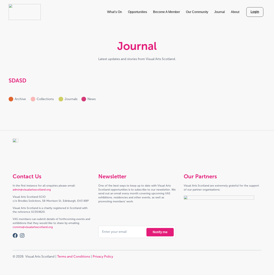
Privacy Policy (103, 256)
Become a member (166, 12)
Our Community (197, 12)
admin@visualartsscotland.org (32, 189)
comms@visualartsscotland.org (33, 227)
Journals (71, 99)
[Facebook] (15, 235)
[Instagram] (22, 235)
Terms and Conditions (73, 256)
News (91, 99)
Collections (46, 99)
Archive (21, 99)
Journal (219, 12)
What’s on (114, 12)
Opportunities (137, 12)
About (235, 12)
